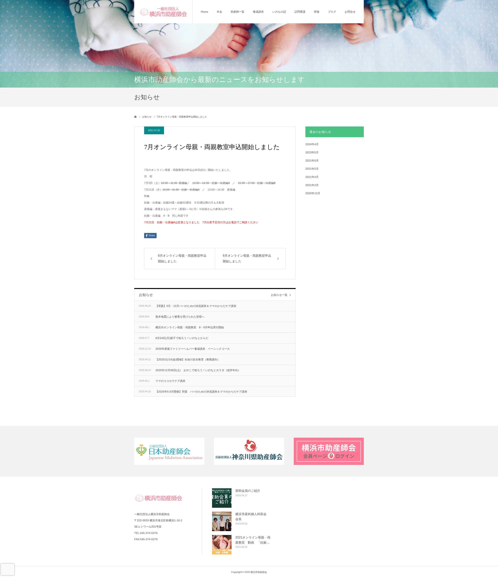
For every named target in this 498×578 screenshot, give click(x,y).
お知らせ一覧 (279, 294)
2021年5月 (312, 168)
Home (204, 11)
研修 (316, 11)
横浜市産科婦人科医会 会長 (252, 516)
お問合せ (350, 11)
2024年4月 (312, 144)
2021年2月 (312, 185)
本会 (219, 11)
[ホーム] (135, 117)
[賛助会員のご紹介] (221, 498)
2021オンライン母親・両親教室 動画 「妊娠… (252, 540)
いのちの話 (279, 11)
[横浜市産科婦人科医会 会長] (221, 521)
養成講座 (258, 11)
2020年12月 (312, 193)
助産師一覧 (237, 11)
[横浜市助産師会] (163, 11)
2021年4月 (312, 176)
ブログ (332, 11)
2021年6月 (312, 160)
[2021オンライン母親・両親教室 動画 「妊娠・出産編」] (221, 544)
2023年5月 (312, 152)
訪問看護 (300, 11)
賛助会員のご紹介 (247, 490)
